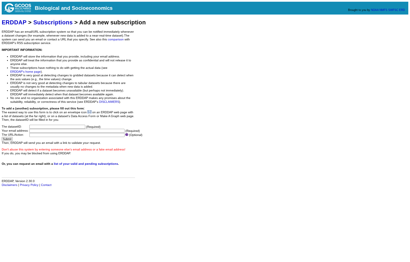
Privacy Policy (29, 185)
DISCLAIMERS (109, 101)
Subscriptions (53, 22)
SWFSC (393, 10)
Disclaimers (9, 185)
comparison (116, 39)
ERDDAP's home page (25, 71)
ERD (402, 10)
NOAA (375, 10)
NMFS (383, 10)
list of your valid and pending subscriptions (86, 163)
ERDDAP (14, 22)
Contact (46, 185)
